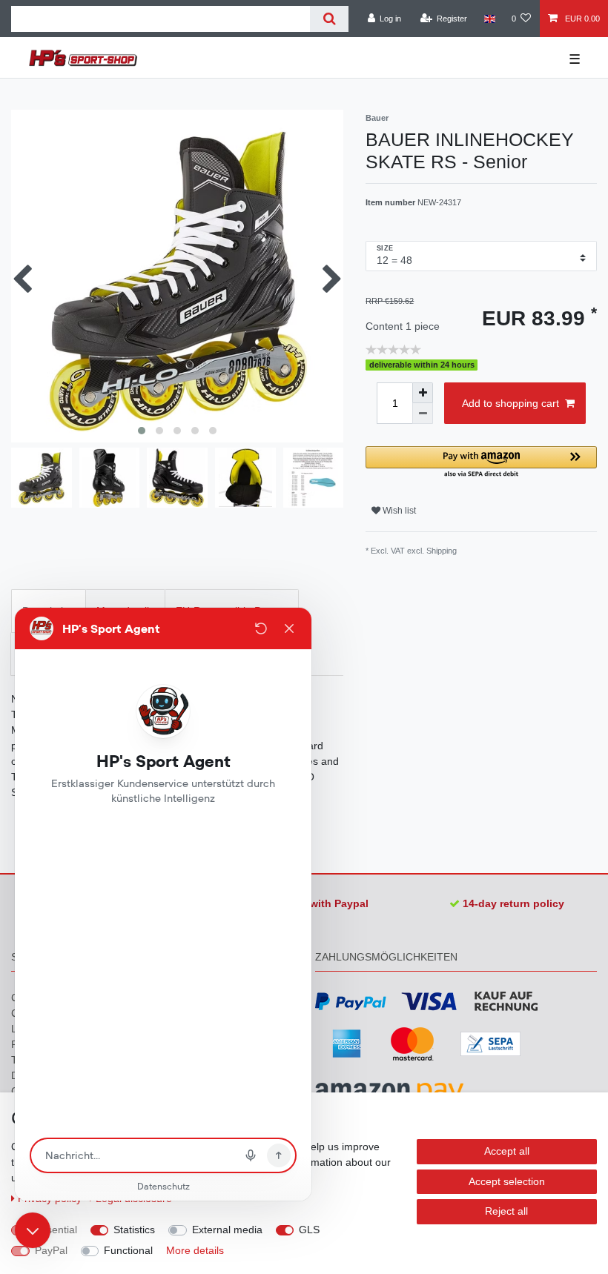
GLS (309, 1229)
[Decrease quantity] (422, 413)
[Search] (329, 19)
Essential (56, 1229)
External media (227, 1229)
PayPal (51, 1250)
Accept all (506, 1151)
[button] (481, 463)
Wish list (398, 510)
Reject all (506, 1211)
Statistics (134, 1229)
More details (195, 1250)
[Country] (489, 18)
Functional (128, 1250)
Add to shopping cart (510, 403)
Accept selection (507, 1181)
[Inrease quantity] (422, 392)
